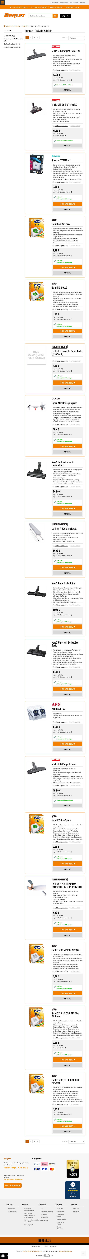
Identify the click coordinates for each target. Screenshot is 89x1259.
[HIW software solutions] (47, 1255)
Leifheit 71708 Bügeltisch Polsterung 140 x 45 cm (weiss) (67, 885)
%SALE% (76, 1209)
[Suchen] (55, 16)
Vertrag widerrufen (12, 1185)
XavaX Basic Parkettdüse (63, 583)
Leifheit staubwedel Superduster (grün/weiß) (67, 352)
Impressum (44, 1217)
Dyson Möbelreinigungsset (64, 403)
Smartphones (61, 1212)
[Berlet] (16, 16)
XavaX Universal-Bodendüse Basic (65, 643)
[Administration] (52, 1255)
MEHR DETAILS (67, 90)
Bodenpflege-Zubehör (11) (12, 44)
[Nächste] (38, 37)
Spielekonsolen (61, 1219)
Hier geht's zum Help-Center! (13, 1179)
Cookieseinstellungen (65, 1251)
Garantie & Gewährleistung (29, 1210)
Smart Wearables (60, 1228)
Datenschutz (44, 1220)
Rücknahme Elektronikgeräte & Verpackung (29, 1215)
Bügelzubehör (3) (9, 36)
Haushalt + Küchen (13, 26)
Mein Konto (11, 1209)
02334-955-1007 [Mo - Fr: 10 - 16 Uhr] (16, 1168)
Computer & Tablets (60, 1215)
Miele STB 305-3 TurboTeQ (64, 104)
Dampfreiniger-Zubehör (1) (12, 47)
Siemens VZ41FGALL (61, 160)
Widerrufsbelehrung (46, 1212)
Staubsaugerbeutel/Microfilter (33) (13, 40)
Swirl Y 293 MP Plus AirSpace (66, 950)
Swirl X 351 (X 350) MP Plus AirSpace (65, 1014)
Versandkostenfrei (59, 136)
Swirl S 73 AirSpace (61, 224)
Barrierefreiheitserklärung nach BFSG (29, 1221)
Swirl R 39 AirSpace (61, 820)
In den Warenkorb (66, 204)
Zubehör (25, 26)
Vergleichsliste (64, 2)
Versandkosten (66, 80)
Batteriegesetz (28, 1225)
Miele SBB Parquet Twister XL (66, 51)
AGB (42, 1209)
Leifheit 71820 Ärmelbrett (64, 528)
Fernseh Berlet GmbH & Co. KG (32, 1251)
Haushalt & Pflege (60, 1223)
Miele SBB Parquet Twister (64, 764)
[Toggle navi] (2, 2)
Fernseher (60, 1209)
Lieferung (44, 1214)
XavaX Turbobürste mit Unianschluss (62, 463)
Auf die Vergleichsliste (61, 70)
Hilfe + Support (74, 2)
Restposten (76, 1212)
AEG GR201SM (58, 709)
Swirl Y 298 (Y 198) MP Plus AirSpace (65, 1081)
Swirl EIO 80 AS (59, 287)
